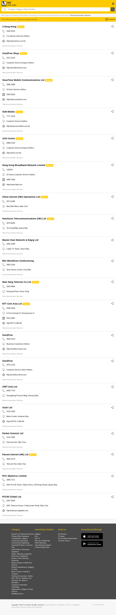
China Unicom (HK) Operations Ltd (21, 197)
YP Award (61, 536)
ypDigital (37, 534)
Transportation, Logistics (20, 538)
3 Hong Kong (9, 26)
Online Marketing (40, 543)
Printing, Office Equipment (20, 536)
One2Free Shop (10, 53)
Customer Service (64, 541)
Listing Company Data (42, 547)
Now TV (37, 538)
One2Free (7, 335)
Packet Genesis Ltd (12, 433)
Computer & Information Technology (23, 15)
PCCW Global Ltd (11, 496)
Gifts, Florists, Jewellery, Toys (21, 578)
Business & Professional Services (23, 534)
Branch (20, 27)
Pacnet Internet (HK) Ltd (15, 454)
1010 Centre (8, 138)
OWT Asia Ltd (9, 386)
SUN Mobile (8, 111)
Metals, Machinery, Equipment (21, 554)
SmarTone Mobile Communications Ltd (23, 80)
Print (36, 536)
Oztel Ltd (7, 407)
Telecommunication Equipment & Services (53, 15)
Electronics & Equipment (20, 556)
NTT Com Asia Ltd (12, 303)
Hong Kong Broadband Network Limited (23, 165)
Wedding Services (17, 594)
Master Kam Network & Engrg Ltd (20, 240)
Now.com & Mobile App (42, 541)
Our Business (62, 534)
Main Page (5, 15)
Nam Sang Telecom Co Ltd (16, 282)
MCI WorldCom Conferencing (18, 261)
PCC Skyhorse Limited (14, 476)
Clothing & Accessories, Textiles (22, 576)
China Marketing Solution (43, 545)
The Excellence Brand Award (67, 538)
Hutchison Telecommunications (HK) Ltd (24, 218)
